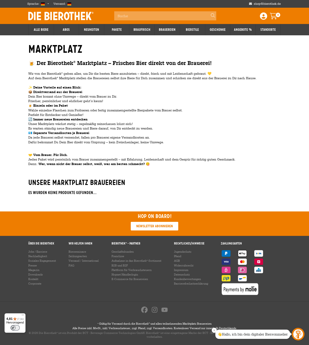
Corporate (34, 283)
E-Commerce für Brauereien (130, 278)
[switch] (15, 328)
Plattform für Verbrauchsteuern (132, 269)
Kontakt (33, 278)
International (90, 260)
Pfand (177, 256)
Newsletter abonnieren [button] (154, 226)
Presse (32, 265)
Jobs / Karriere (37, 251)
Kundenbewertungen (187, 278)
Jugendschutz (182, 251)
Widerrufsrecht (183, 265)
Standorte (268, 30)
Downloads (35, 274)
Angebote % (243, 30)
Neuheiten (91, 30)
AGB (177, 260)
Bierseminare (77, 251)
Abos (66, 30)
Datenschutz (182, 274)
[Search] (210, 15)
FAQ (71, 265)
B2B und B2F (120, 265)
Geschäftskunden (123, 251)
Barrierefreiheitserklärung (191, 283)
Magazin (33, 269)
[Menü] (23, 316)
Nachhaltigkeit (37, 256)
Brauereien (167, 30)
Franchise (118, 256)
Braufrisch (141, 30)
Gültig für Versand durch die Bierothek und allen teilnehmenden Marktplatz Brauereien (154, 323)
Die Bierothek (60, 15)
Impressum (181, 269)
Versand (74, 260)
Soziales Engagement (42, 260)
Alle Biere (41, 30)
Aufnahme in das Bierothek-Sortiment (136, 260)
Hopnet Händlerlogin (125, 274)
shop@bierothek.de (267, 3)
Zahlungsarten (78, 256)
